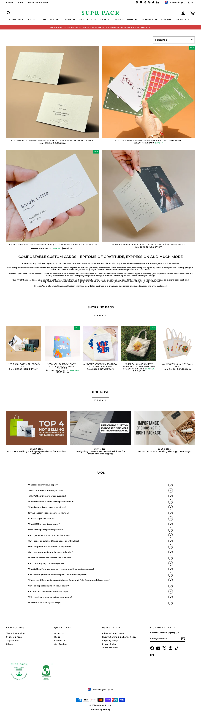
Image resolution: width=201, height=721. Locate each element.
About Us (58, 633)
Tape (104, 19)
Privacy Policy (109, 644)
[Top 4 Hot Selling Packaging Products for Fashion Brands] (36, 428)
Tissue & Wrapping (15, 633)
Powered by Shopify (100, 709)
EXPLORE (52, 135)
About (20, 2)
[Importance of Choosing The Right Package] (164, 428)
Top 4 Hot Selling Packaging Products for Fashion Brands (36, 452)
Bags (32, 19)
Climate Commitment (38, 2)
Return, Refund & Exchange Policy (119, 637)
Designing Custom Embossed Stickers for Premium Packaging (100, 452)
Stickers (86, 19)
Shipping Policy (110, 640)
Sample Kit (184, 19)
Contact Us (59, 640)
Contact (10, 2)
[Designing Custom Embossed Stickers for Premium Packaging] (100, 428)
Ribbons (148, 19)
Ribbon (10, 644)
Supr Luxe (16, 19)
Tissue (67, 19)
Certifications (61, 644)
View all (100, 315)
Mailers (49, 19)
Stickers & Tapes (14, 637)
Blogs (57, 637)
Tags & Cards (125, 19)
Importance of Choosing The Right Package (164, 451)
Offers (166, 19)
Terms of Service (110, 648)
